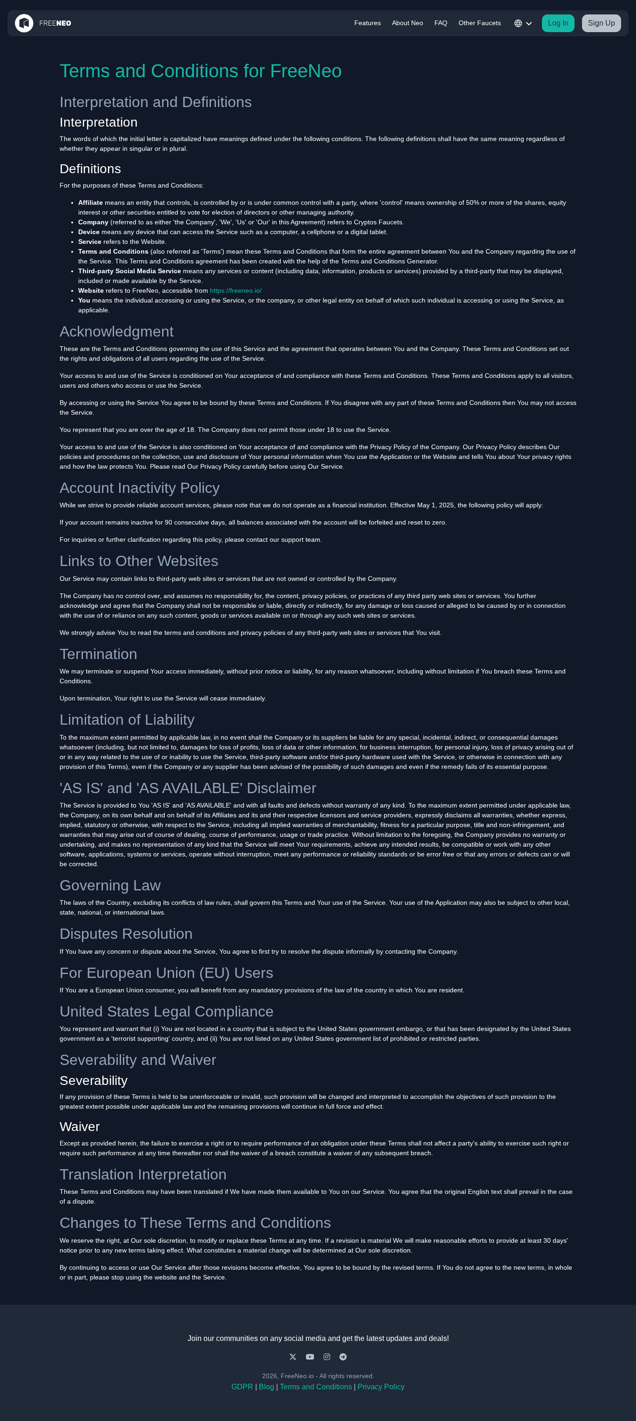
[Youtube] (311, 1357)
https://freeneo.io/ (236, 290)
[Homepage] (43, 23)
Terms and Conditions (316, 1387)
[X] (293, 1357)
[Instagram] (328, 1357)
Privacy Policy (381, 1387)
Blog (266, 1387)
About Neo (407, 23)
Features (367, 23)
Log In (558, 23)
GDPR (242, 1387)
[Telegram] (343, 1357)
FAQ (440, 23)
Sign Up (601, 23)
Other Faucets (480, 23)
